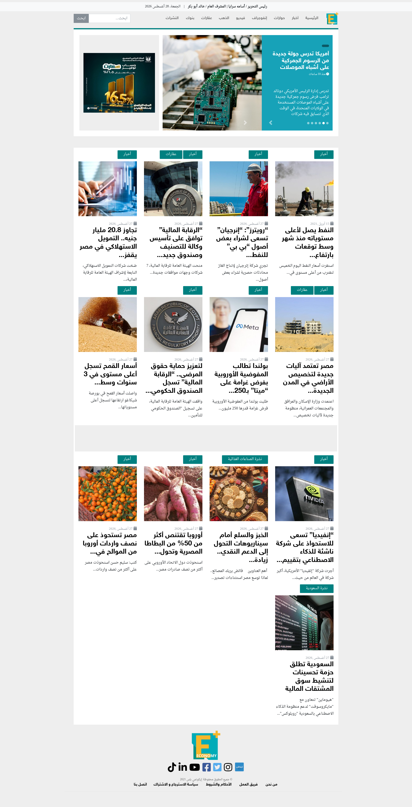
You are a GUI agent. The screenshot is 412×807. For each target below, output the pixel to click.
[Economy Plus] (332, 18)
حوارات (279, 18)
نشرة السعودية (317, 588)
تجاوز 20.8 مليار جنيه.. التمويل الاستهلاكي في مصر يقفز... (108, 243)
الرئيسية (311, 18)
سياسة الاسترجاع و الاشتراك (176, 784)
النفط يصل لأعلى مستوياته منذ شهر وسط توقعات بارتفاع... (308, 243)
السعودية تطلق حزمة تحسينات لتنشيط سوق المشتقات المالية (309, 677)
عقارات (206, 18)
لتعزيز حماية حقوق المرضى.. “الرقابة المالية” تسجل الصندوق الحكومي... (173, 378)
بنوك (190, 18)
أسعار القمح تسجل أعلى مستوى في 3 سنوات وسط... (110, 374)
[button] (245, 123)
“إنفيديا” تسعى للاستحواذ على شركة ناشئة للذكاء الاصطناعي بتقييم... (305, 548)
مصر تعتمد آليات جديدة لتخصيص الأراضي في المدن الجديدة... (308, 378)
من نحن (271, 784)
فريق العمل (248, 784)
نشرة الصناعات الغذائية (245, 459)
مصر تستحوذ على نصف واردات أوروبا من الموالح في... (110, 543)
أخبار (295, 18)
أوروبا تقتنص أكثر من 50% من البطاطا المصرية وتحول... (173, 543)
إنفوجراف (259, 18)
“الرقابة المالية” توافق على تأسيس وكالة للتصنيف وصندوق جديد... (176, 243)
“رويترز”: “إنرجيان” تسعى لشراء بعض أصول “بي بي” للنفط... (242, 243)
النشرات (172, 18)
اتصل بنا (140, 784)
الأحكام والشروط (219, 784)
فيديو (240, 18)
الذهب (224, 18)
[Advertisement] (206, 438)
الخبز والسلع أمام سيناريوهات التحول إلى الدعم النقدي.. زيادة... (241, 548)
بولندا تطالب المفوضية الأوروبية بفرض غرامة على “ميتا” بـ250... (241, 378)
